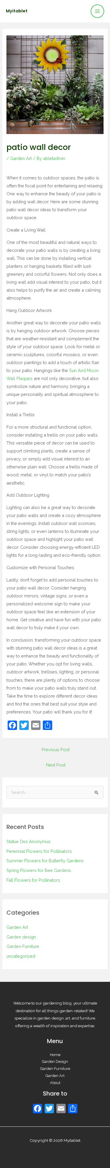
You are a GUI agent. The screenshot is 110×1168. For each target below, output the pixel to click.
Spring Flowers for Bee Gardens (38, 870)
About (55, 1083)
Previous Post (56, 749)
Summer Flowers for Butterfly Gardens (45, 860)
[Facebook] (37, 1109)
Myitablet (17, 11)
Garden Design (55, 1061)
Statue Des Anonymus (28, 841)
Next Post (55, 764)
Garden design (21, 936)
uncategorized (20, 956)
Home (55, 1055)
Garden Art (21, 158)
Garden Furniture (22, 946)
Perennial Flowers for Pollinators (39, 851)
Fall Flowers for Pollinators (33, 880)
